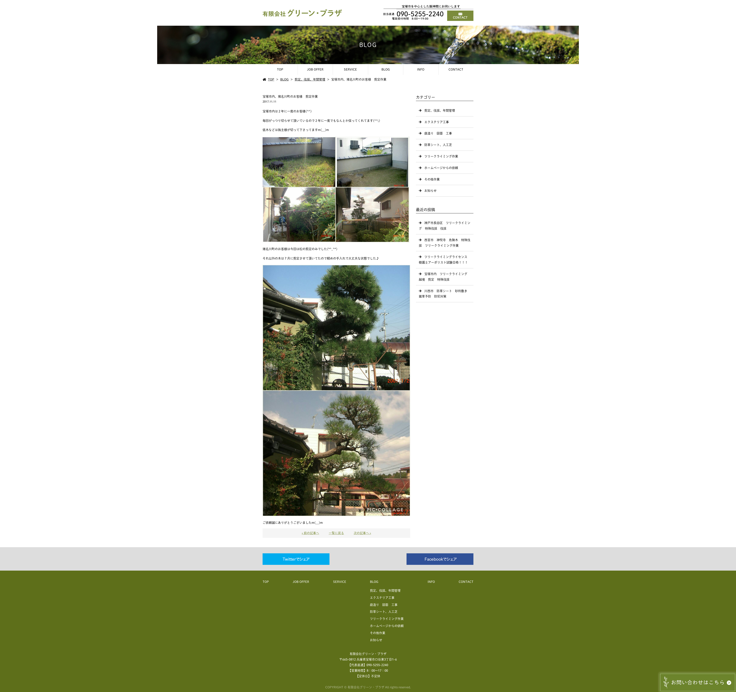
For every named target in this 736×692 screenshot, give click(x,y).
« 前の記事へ (310, 533)
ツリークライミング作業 (441, 156)
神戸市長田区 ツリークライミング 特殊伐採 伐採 (444, 225)
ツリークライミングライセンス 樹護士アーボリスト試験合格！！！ (444, 259)
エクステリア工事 (436, 122)
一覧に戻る (336, 533)
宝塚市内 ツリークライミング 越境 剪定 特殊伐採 (444, 276)
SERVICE (350, 69)
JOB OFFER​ (315, 69)
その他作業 (432, 179)
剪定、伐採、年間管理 (310, 79)
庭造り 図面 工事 (438, 133)
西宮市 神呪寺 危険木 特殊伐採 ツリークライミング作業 (444, 242)
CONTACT (456, 69)
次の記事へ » (362, 533)
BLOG (385, 69)
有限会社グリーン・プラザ (368, 653)
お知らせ (430, 190)
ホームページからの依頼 (441, 167)
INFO (420, 69)
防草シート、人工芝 (438, 144)
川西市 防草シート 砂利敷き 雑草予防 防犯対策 (444, 293)
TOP (280, 69)
